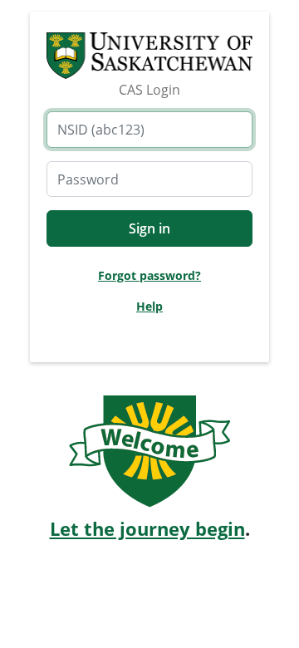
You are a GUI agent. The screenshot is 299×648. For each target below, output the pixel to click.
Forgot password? (149, 275)
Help (149, 306)
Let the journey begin (147, 529)
